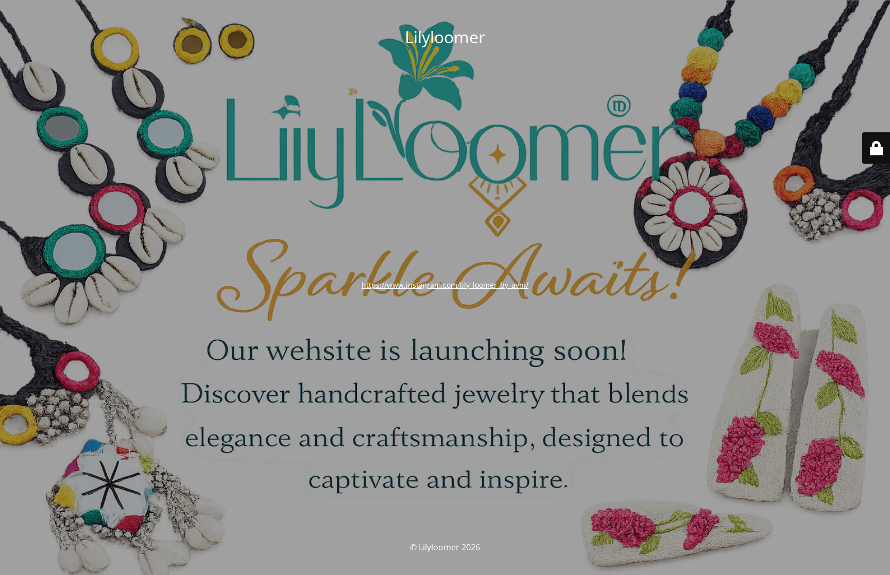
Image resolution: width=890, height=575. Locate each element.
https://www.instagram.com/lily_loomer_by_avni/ (445, 285)
